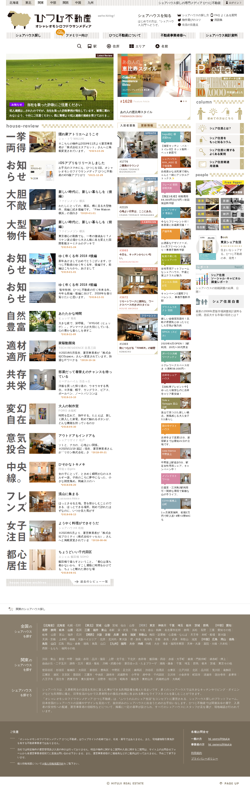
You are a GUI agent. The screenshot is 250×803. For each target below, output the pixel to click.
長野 (45, 629)
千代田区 (159, 674)
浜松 (195, 629)
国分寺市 (220, 674)
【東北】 (89, 625)
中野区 (116, 670)
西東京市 (72, 679)
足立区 (127, 670)
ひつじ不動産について (125, 35)
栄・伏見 (123, 629)
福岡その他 (68, 648)
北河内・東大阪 (117, 639)
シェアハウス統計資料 (222, 35)
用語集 (218, 19)
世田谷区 (47, 670)
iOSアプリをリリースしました (82, 163)
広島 (215, 639)
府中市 (147, 674)
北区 (195, 670)
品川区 (205, 670)
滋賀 (133, 634)
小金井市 (184, 674)
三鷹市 (88, 674)
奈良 (124, 634)
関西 (66, 2)
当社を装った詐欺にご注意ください (54, 105)
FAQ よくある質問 (225, 15)
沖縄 (140, 643)
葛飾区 (227, 670)
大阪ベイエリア (87, 639)
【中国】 (205, 639)
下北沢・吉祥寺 (136, 659)
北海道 (14, 2)
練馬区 (138, 670)
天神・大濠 (193, 643)
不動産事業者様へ (173, 35)
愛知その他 (224, 629)
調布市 (110, 674)
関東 (41, 2)
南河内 (148, 639)
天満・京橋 (49, 639)
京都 (107, 634)
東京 (152, 625)
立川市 (171, 674)
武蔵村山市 (162, 679)
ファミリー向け (77, 35)
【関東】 (143, 625)
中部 (53, 2)
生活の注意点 (190, 24)
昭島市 (124, 679)
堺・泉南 (135, 639)
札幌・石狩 (74, 625)
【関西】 (90, 634)
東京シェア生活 (231, 242)
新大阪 (222, 634)
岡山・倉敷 (73, 643)
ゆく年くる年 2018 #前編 (78, 285)
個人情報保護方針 (54, 763)
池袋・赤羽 (82, 659)
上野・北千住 (116, 659)
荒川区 (216, 670)
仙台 (123, 625)
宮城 (98, 625)
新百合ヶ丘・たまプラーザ (141, 663)
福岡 (123, 643)
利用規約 (196, 753)
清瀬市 (208, 674)
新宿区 (94, 670)
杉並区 (60, 670)
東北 (28, 2)
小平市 (135, 674)
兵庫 (116, 634)
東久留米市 (87, 679)
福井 (95, 629)
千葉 (172, 625)
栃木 (188, 625)
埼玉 (180, 625)
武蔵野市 (122, 674)
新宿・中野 (65, 659)
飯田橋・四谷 (157, 659)
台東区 (171, 670)
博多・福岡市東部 (173, 643)
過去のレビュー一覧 (92, 582)
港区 (56, 674)
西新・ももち (50, 648)
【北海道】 (49, 625)
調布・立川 (76, 663)
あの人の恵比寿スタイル (136, 112)
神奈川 (162, 625)
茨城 (197, 625)
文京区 (66, 674)
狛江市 (113, 679)
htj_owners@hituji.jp (220, 744)
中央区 (99, 674)
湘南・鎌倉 (166, 663)
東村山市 (147, 679)
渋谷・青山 (49, 659)
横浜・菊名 (92, 663)
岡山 (223, 639)
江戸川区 (184, 670)
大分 (132, 643)
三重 (87, 629)
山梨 (70, 629)
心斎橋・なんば (177, 634)
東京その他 (225, 663)
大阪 (99, 634)
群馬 (205, 625)
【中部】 (219, 625)
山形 (107, 625)
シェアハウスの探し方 (195, 15)
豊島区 (105, 670)
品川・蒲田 (98, 659)
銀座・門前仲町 (197, 659)
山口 (53, 643)
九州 (91, 2)
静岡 (53, 629)
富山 (104, 629)
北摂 (102, 639)
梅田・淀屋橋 (157, 634)
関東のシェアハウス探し (30, 608)
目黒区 (160, 670)
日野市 (102, 679)
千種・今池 (138, 629)
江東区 (46, 674)
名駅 (112, 629)
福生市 (135, 679)
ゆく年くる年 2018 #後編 (78, 256)
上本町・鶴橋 (67, 639)
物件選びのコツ (191, 19)
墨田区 (77, 674)
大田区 (82, 670)
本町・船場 (208, 634)
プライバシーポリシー (204, 758)
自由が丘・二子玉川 (54, 663)
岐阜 (61, 629)
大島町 (176, 679)
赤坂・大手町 (176, 659)
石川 (79, 629)
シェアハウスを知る (155, 15)
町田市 (196, 674)
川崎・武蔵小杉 (112, 663)
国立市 (60, 679)
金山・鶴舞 (154, 629)
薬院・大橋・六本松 (216, 643)
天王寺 (194, 634)
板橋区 (71, 670)
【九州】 (114, 643)
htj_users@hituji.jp (219, 738)
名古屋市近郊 (173, 629)
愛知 (228, 625)
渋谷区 (149, 670)
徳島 (231, 639)
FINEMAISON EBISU (131, 116)
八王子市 (47, 679)
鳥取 (45, 643)
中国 (78, 2)
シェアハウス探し (28, 35)
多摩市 (233, 674)
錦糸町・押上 (218, 659)
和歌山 (143, 634)
